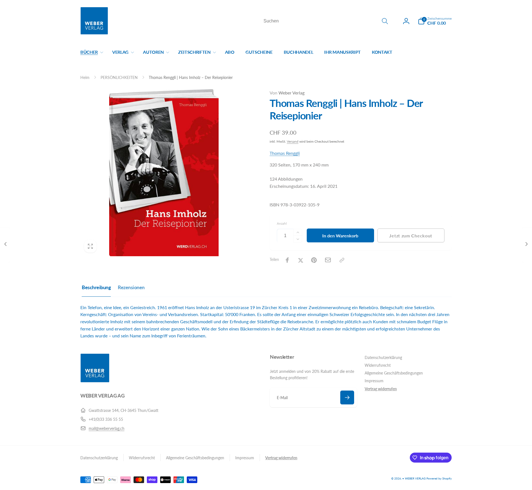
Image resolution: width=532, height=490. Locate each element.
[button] (435, 21)
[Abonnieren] (347, 397)
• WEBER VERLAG (414, 478)
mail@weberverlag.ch (106, 428)
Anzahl (282, 223)
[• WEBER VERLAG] (94, 380)
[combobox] (325, 21)
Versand (292, 141)
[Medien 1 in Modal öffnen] (163, 172)
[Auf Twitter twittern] (300, 260)
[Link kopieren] (342, 260)
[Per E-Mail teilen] (327, 259)
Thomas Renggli (285, 153)
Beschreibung (96, 287)
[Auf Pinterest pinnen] (314, 260)
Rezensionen (131, 287)
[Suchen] (384, 21)
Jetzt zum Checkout (410, 235)
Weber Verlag (287, 92)
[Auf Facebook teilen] (287, 260)
